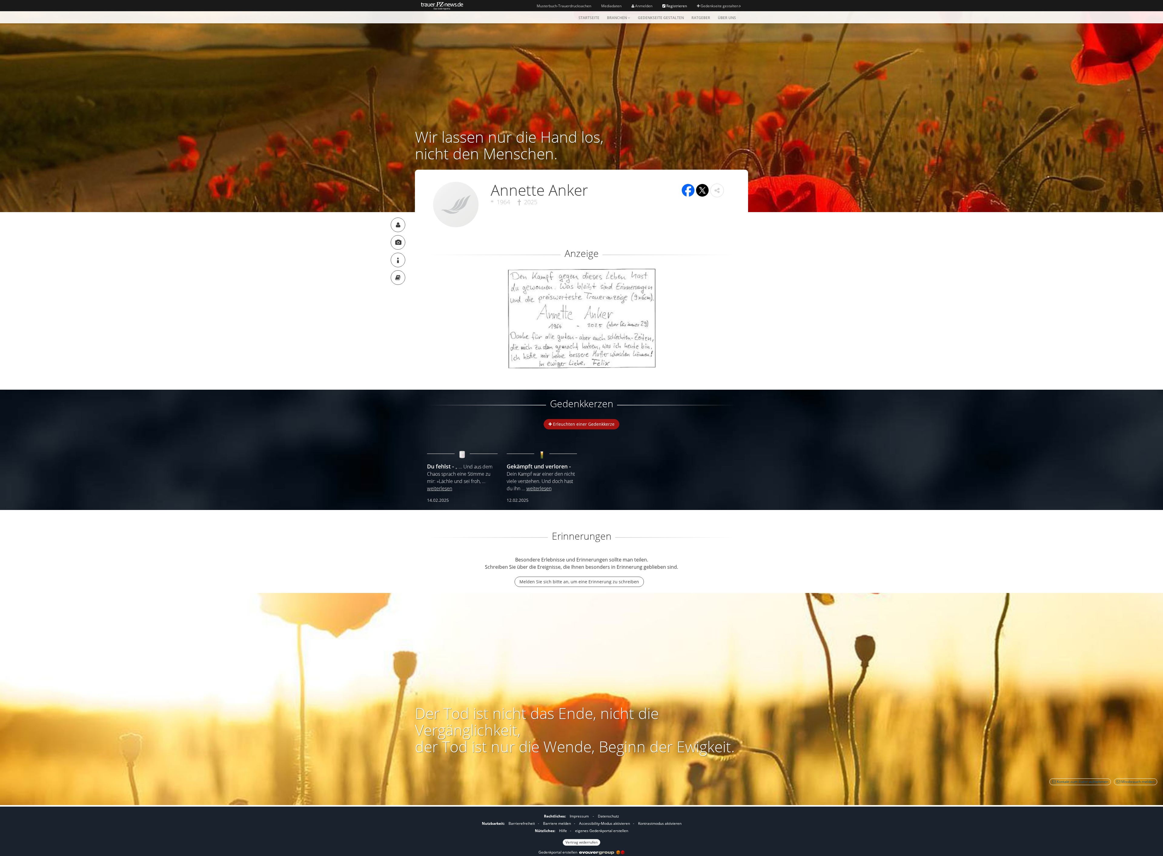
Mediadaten (611, 5)
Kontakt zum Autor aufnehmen (1082, 781)
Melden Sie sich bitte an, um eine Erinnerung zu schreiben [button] (579, 582)
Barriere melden (557, 823)
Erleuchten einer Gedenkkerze (583, 424)
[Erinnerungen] (398, 277)
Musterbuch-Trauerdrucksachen (564, 5)
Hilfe (563, 830)
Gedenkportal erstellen (558, 852)
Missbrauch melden (1137, 781)
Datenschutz (608, 816)
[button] (717, 190)
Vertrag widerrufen (581, 842)
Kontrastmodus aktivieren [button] (659, 823)
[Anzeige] (398, 242)
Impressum (579, 816)
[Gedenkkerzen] (398, 260)
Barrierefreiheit (522, 823)
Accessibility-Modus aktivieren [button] (604, 823)
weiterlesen (439, 488)
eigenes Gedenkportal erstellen (601, 830)
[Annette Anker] (398, 225)
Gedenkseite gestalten (719, 5)
